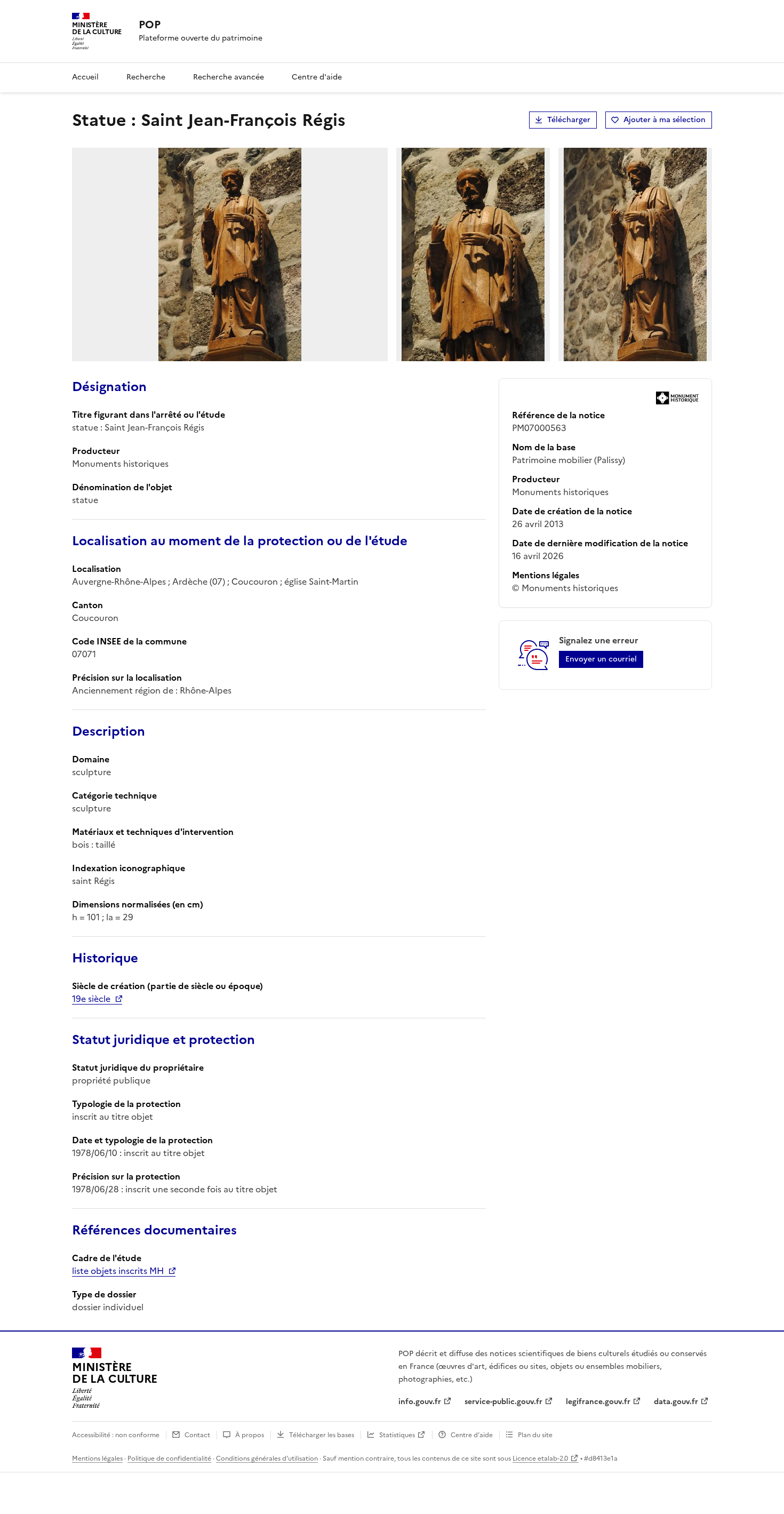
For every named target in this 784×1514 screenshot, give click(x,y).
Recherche (145, 77)
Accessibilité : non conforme (115, 1435)
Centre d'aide (317, 77)
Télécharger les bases (321, 1435)
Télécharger (568, 119)
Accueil (85, 77)
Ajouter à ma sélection (664, 119)
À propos (249, 1435)
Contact (197, 1435)
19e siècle (91, 998)
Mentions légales (97, 1458)
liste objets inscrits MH (118, 1270)
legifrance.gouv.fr (598, 1401)
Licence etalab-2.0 (540, 1458)
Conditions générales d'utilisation (267, 1458)
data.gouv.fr (676, 1401)
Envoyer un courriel (601, 659)
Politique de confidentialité (169, 1458)
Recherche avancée (228, 77)
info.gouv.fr (419, 1401)
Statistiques (397, 1435)
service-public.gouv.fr (503, 1401)
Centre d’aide (472, 1435)
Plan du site (535, 1435)
